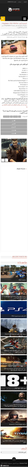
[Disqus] (14, 189)
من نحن (19, 1)
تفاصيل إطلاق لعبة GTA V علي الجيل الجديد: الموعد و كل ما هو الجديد (15, 297)
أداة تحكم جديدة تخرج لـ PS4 (19, 316)
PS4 (11, 23)
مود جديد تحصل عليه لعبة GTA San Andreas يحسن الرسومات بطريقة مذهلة (15, 369)
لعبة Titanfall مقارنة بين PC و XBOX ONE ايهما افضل (14, 441)
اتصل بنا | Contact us (12, 1)
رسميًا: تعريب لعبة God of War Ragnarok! (15, 334)
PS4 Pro (15, 23)
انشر (13, 124)
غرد (13, 120)
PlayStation (5, 23)
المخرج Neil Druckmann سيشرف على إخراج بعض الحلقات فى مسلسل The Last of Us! (15, 405)
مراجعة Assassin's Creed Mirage (17, 424)
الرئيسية (25, 1)
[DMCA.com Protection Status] (5, 466)
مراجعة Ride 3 (22, 280)
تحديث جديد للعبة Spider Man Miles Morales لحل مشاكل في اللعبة (15, 351)
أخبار (20, 23)
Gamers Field (23, 463)
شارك (12, 127)
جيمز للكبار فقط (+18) (20, 388)
